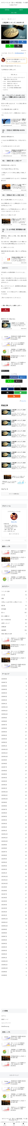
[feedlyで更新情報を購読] (20, 392)
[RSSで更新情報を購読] (14, 396)
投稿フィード (4, 1019)
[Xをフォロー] (20, 389)
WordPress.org (5, 1026)
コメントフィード (6, 1023)
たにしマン (14, 521)
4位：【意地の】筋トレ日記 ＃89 (11, 85)
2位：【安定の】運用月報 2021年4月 (12, 81)
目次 (12, 74)
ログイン (3, 1015)
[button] (18, 46)
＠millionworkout (19, 53)
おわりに (6, 89)
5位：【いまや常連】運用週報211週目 (12, 87)
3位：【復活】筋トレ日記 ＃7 (11, 83)
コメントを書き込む (14, 493)
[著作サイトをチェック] (7, 389)
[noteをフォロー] (7, 392)
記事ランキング (6, 370)
